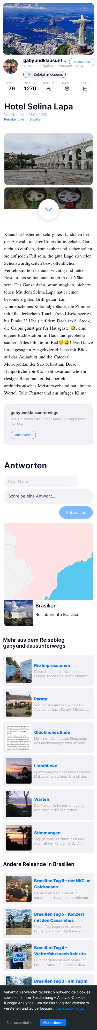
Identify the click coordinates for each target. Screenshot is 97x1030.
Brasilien (46, 606)
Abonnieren (81, 62)
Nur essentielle (19, 1022)
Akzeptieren (53, 1022)
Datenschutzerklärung (70, 1008)
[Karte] (48, 561)
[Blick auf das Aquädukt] (48, 159)
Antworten (76, 512)
